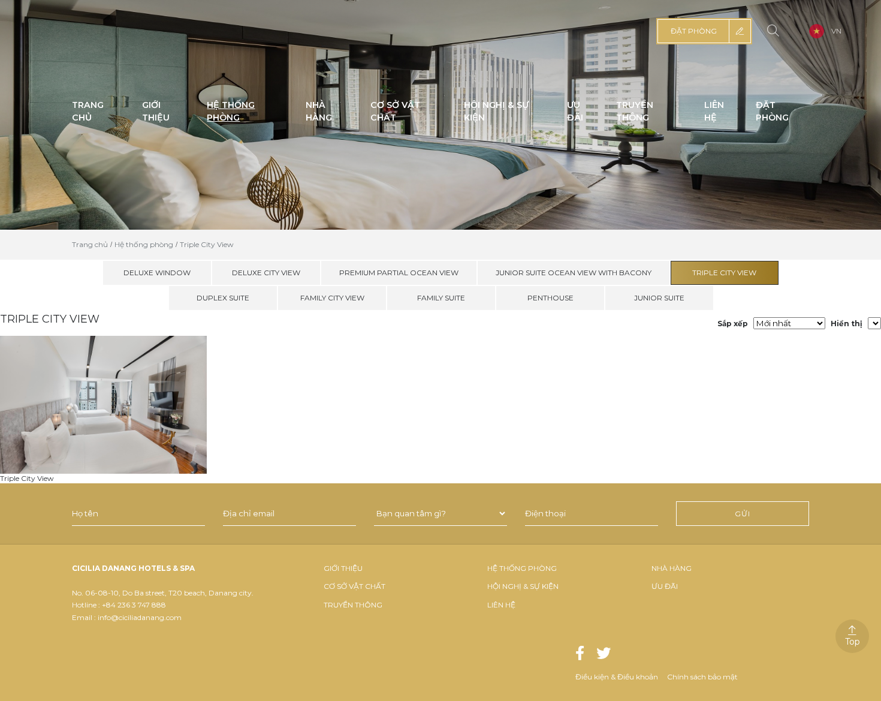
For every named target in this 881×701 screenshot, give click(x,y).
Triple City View (724, 272)
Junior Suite (659, 297)
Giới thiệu (343, 568)
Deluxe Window (157, 272)
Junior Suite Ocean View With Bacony (573, 272)
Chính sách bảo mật (702, 676)
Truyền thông (353, 604)
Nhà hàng (671, 568)
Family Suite (441, 297)
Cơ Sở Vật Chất (354, 586)
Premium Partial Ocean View (398, 272)
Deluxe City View (266, 272)
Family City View (332, 297)
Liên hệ (501, 604)
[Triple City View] (103, 403)
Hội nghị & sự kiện (523, 586)
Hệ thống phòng (522, 568)
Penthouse (550, 297)
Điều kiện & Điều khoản (616, 676)
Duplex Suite (223, 297)
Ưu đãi (664, 586)
